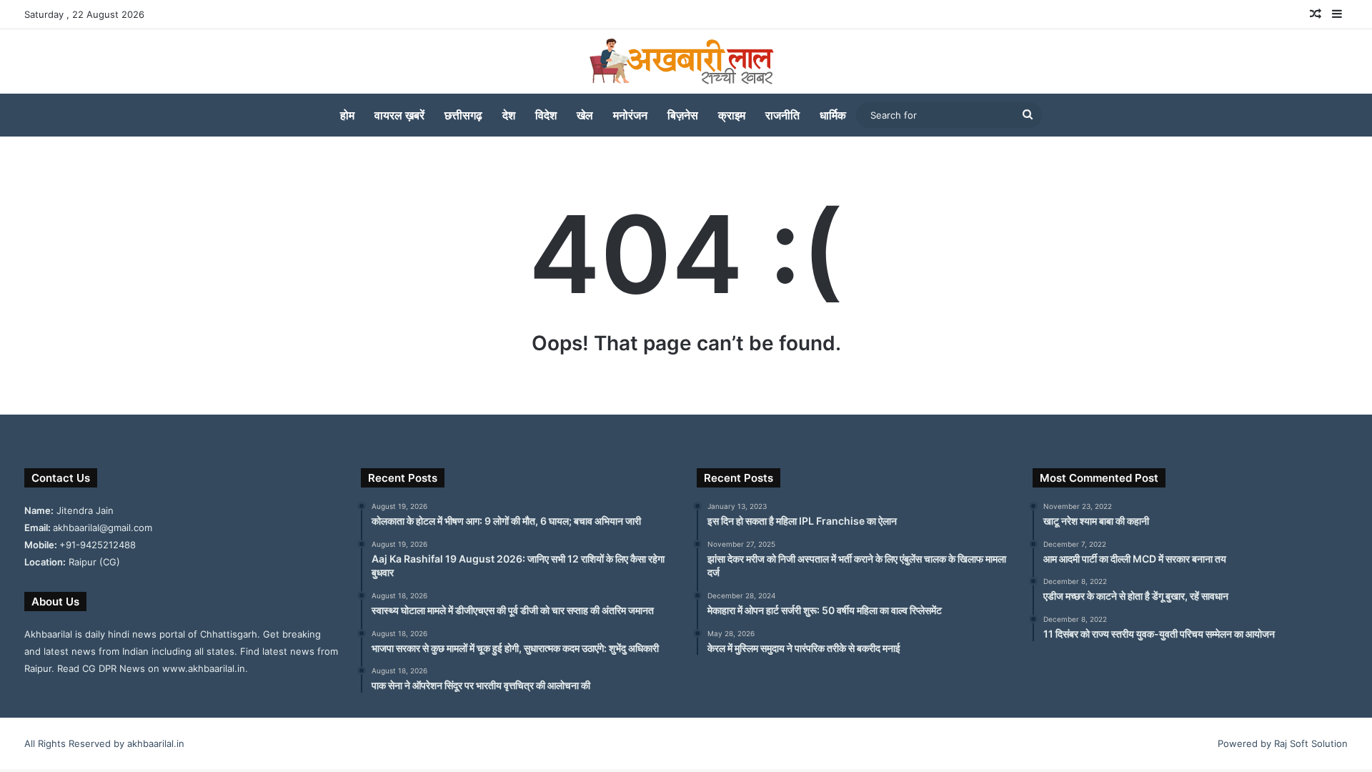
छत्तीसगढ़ (463, 115)
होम (347, 115)
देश (508, 115)
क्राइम (731, 115)
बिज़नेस (682, 115)
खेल (585, 115)
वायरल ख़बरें (399, 115)
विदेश (546, 115)
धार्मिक (833, 115)
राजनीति (782, 115)
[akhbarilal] (686, 61)
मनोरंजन (630, 115)
